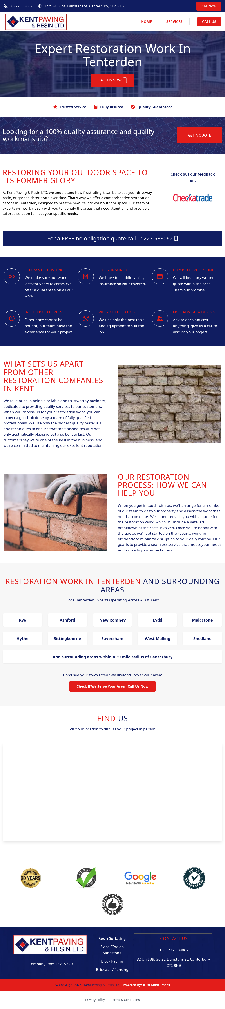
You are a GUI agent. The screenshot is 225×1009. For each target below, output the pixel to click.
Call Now (209, 6)
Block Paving (112, 961)
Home (146, 21)
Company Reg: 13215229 (51, 963)
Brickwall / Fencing (112, 969)
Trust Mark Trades (156, 985)
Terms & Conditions (125, 1000)
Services (174, 21)
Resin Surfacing (112, 938)
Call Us (209, 21)
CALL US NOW (110, 80)
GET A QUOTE (199, 135)
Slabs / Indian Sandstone (112, 949)
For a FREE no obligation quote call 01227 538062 (110, 238)
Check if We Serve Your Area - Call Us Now (112, 686)
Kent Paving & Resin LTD (27, 192)
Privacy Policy (95, 1000)
